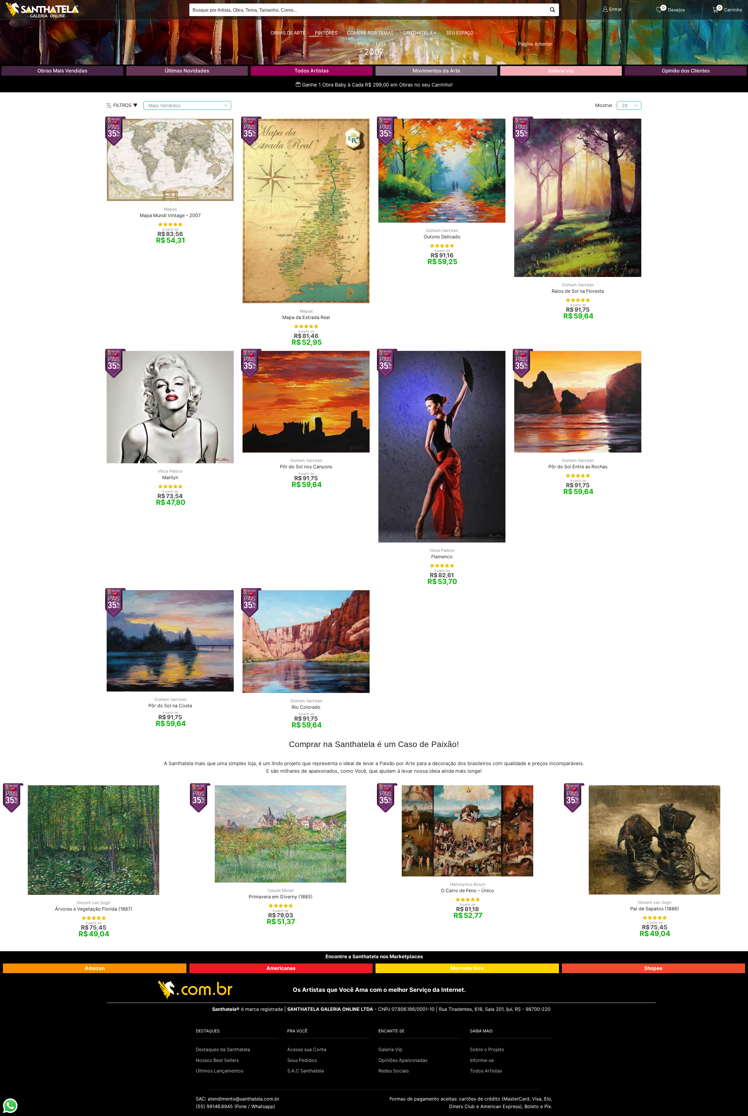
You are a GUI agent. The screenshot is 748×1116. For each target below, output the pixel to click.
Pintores (326, 33)
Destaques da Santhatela (223, 1049)
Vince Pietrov (170, 471)
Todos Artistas (312, 71)
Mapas (170, 209)
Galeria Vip (561, 71)
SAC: (238, 1099)
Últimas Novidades (187, 71)
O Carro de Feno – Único (467, 890)
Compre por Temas (370, 33)
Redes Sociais (393, 1071)
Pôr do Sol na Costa (170, 705)
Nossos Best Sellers (217, 1060)
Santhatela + (420, 33)
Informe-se (482, 1060)
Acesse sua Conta (306, 1049)
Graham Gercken (442, 230)
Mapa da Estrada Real (306, 317)
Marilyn (170, 477)
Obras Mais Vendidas (62, 71)
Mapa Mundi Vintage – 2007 (170, 215)
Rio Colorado (306, 707)
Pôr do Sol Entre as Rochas (577, 466)
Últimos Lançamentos (219, 1071)
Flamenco (442, 556)
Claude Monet (280, 890)
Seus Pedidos (302, 1060)
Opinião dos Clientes (686, 71)
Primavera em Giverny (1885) (281, 897)
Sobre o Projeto (487, 1049)
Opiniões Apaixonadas (402, 1060)
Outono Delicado (442, 237)
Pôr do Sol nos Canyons (306, 466)
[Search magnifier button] (552, 10)
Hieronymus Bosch (467, 884)
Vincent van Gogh (93, 902)
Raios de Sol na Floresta (578, 291)
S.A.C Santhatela (305, 1071)
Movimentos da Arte (436, 71)
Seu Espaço (460, 33)
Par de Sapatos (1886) (654, 908)
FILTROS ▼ (125, 105)
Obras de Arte (288, 33)
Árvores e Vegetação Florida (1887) (93, 909)
